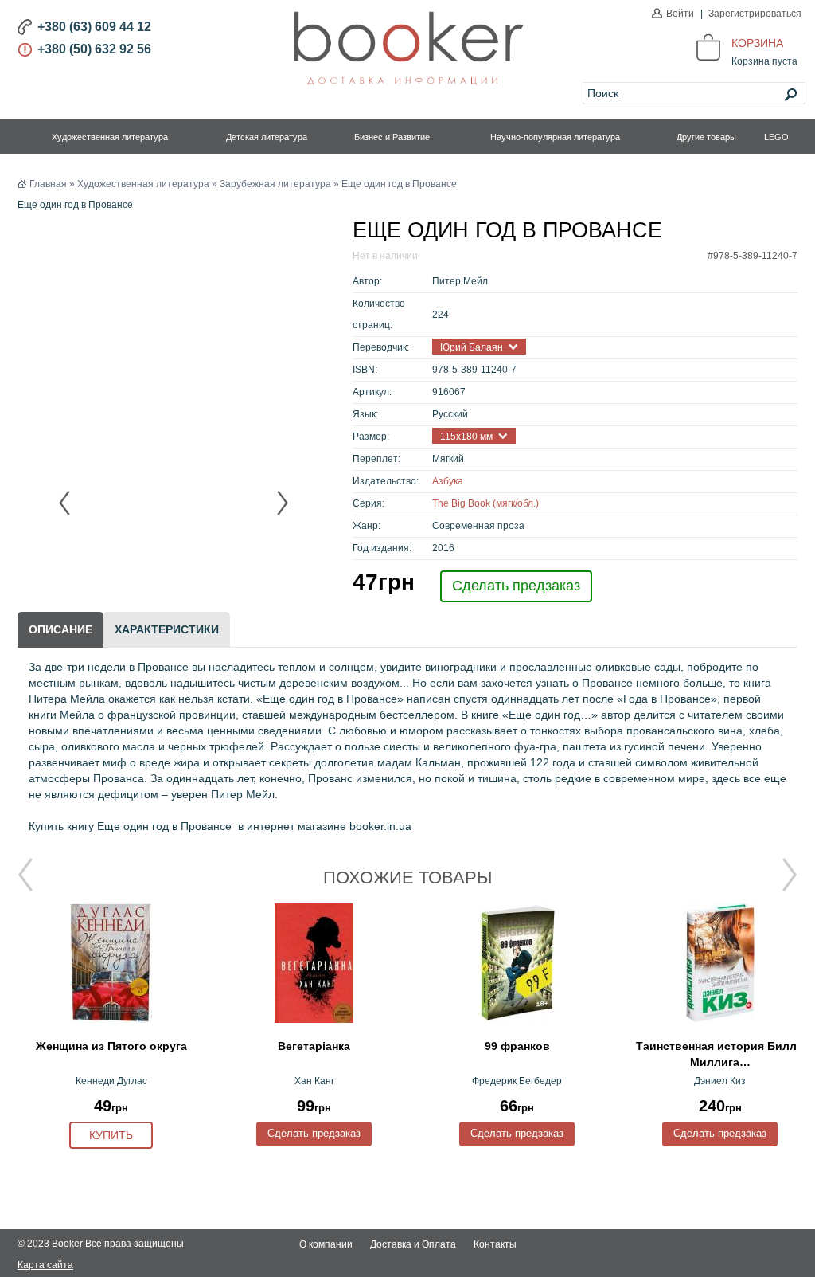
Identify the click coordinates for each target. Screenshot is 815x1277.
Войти (680, 13)
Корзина (757, 43)
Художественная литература (110, 137)
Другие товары (706, 137)
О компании (326, 1244)
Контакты (495, 1244)
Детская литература (266, 137)
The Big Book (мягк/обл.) (485, 503)
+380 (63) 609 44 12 (94, 26)
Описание (60, 629)
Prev (65, 503)
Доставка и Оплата (413, 1244)
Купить (111, 1135)
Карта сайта (45, 1265)
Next (282, 503)
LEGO (776, 137)
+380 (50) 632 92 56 (94, 49)
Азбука (447, 481)
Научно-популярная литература (555, 137)
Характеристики (167, 629)
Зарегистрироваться (754, 13)
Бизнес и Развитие (392, 137)
